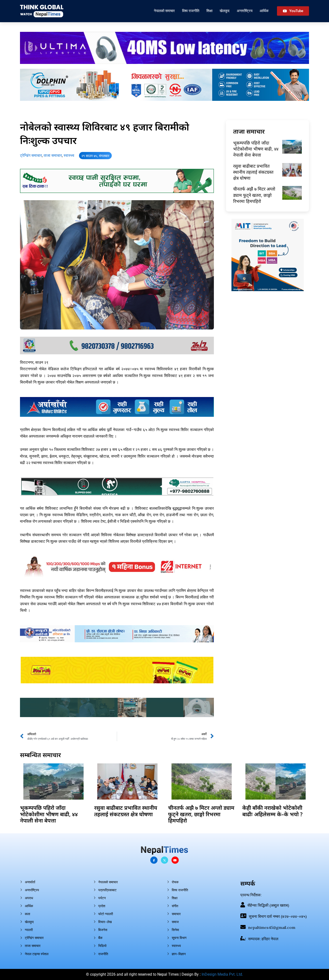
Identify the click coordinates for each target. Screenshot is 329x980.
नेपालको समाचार (164, 10)
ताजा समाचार (53, 155)
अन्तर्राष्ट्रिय (244, 10)
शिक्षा (209, 10)
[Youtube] (175, 860)
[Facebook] (154, 860)
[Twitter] (164, 860)
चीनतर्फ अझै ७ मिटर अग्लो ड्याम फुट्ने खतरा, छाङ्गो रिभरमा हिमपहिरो (254, 195)
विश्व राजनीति (190, 10)
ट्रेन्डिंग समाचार (31, 155)
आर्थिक (264, 10)
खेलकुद (225, 10)
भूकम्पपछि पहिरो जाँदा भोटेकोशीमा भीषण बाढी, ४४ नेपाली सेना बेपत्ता (255, 149)
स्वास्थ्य (69, 155)
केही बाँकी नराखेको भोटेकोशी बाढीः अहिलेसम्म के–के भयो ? (272, 810)
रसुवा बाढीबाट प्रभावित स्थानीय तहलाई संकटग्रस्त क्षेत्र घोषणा (253, 172)
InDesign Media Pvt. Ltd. (222, 974)
